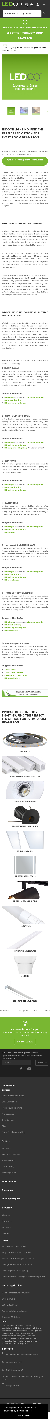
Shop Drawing (8, 1299)
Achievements (9, 1181)
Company (7, 1207)
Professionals (8, 1114)
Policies (6, 1141)
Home (4, 45)
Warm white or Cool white (14, 1246)
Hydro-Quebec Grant (12, 1108)
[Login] (39, 4)
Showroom (7, 1221)
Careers (5, 1233)
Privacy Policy (8, 1160)
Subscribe (42, 1062)
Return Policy (8, 1166)
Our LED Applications (12, 1285)
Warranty (6, 1148)
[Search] (44, 13)
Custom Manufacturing (13, 1095)
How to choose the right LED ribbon (18, 1258)
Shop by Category (11, 1198)
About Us (6, 1215)
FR (44, 4)
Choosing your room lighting (15, 1270)
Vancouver (32, 1010)
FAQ (4, 1126)
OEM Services (8, 1120)
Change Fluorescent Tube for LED (17, 1264)
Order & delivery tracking (13, 1132)
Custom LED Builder (11, 1317)
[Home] (32, 4)
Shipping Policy (9, 1172)
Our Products (8, 1085)
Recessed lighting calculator (15, 1311)
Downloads (7, 1190)
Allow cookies (24, 1415)
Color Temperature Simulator (15, 1292)
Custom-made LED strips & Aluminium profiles (23, 1276)
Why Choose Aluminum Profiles (16, 1252)
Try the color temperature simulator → (24, 161)
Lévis (18, 1010)
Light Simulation (9, 1101)
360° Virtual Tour (10, 1305)
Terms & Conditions (11, 1154)
